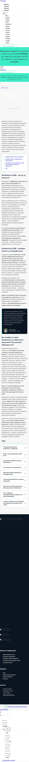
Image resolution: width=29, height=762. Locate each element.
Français (8, 34)
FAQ (6, 168)
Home (3, 87)
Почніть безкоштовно (8, 46)
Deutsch (8, 17)
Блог (6, 87)
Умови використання (9, 654)
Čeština (8, 32)
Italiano (7, 26)
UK (6, 15)
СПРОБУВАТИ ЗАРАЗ (8, 760)
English (7, 20)
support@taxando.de (9, 695)
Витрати (6, 4)
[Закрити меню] (0, 712)
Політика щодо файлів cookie (11, 660)
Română (8, 28)
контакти (6, 10)
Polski (7, 22)
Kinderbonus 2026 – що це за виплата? (14, 156)
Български (8, 24)
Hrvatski (8, 40)
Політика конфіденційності (10, 658)
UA (3, 729)
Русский (8, 30)
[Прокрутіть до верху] (2, 706)
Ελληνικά (8, 38)
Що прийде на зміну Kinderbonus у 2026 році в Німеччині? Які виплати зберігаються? (14, 164)
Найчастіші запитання (9, 674)
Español (8, 36)
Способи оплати (7, 662)
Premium (6, 6)
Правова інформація (9, 656)
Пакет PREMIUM (8, 676)
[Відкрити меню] (1, 67)
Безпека (6, 8)
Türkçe (7, 42)
